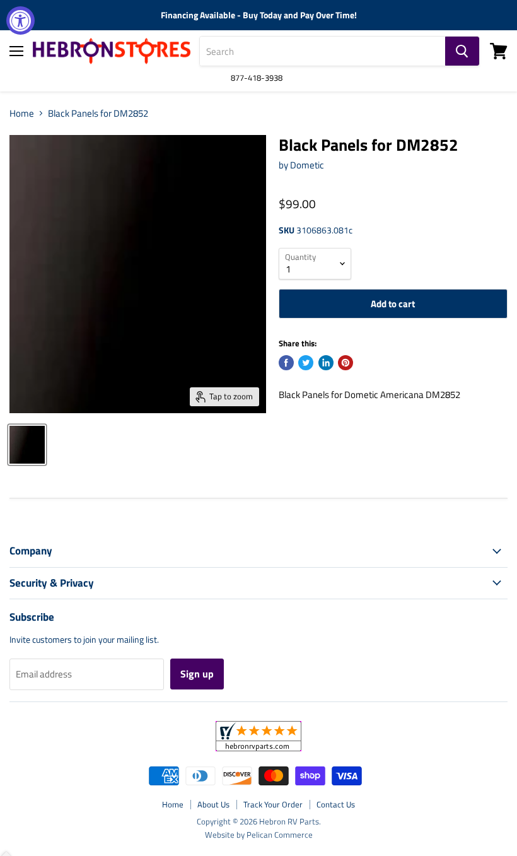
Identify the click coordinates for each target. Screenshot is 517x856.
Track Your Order (273, 804)
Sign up (197, 673)
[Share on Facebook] (286, 362)
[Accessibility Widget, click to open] (20, 20)
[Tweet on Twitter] (305, 362)
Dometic (307, 165)
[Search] (462, 51)
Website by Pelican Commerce (259, 834)
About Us (213, 804)
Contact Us (336, 804)
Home (21, 113)
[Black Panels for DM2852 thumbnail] (27, 445)
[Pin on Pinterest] (345, 362)
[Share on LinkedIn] (326, 362)
